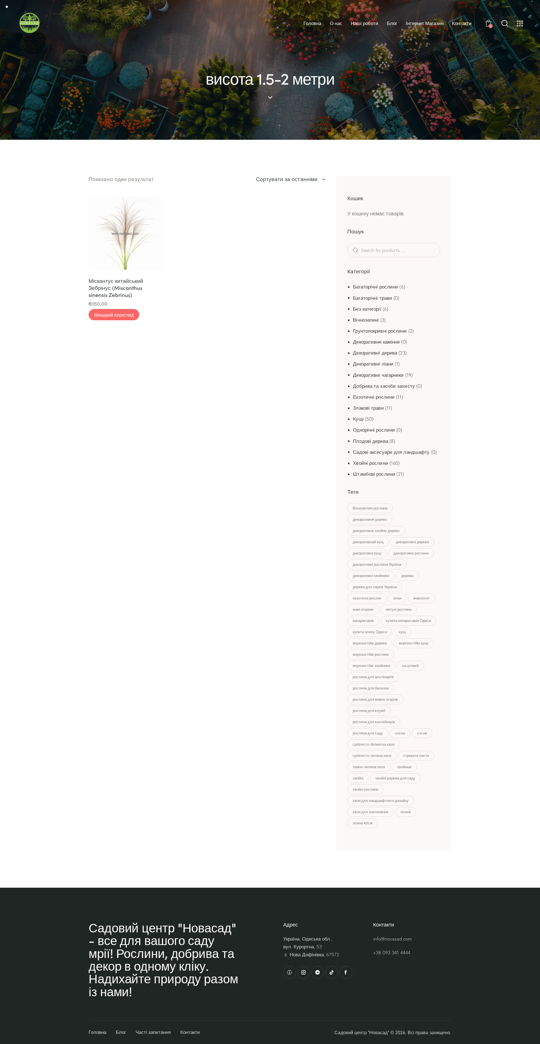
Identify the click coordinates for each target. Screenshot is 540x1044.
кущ (402, 631)
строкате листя (416, 755)
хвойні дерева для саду (395, 778)
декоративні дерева (412, 541)
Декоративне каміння (376, 342)
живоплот (421, 598)
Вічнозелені (366, 320)
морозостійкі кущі (413, 643)
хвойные (404, 766)
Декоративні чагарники (378, 375)
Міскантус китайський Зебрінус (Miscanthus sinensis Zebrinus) (116, 287)
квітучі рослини (398, 609)
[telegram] (317, 972)
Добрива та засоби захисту (384, 386)
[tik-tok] (331, 972)
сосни (422, 733)
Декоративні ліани (373, 364)
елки (397, 598)
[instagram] (303, 972)
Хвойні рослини (370, 463)
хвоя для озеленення (370, 811)
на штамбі (410, 665)
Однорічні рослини (374, 430)
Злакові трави (368, 408)
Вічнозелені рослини (370, 508)
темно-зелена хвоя (369, 766)
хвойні (358, 778)
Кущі (358, 419)
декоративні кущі (367, 553)
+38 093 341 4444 (391, 952)
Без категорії (367, 309)
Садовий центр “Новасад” (361, 1032)
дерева (407, 575)
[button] (100, 233)
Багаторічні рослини (375, 287)
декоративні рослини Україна (377, 564)
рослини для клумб (369, 710)
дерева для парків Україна (375, 586)
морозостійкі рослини (371, 654)
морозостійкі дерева (370, 643)
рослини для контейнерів (374, 721)
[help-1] (289, 972)
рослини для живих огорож (375, 699)
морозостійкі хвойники (371, 665)
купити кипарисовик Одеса (408, 620)
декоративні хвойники (371, 575)
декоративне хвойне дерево (376, 530)
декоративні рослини (411, 553)
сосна (400, 733)
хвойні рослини (365, 789)
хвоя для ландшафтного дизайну (381, 800)
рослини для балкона (371, 688)
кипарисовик (363, 620)
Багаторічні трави (372, 298)
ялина (405, 811)
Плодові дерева (370, 441)
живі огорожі (363, 609)
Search (364, 250)
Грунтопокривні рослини (380, 331)
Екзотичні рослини (374, 397)
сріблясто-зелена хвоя (372, 755)
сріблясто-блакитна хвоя (374, 744)
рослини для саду (368, 733)
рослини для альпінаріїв (373, 676)
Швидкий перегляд (114, 315)
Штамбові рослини (374, 474)
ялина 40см (362, 823)
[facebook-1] (345, 972)
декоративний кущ (368, 541)
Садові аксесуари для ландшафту (391, 452)
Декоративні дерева (375, 353)
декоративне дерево (370, 519)
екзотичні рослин (367, 598)
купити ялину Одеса (370, 631)
